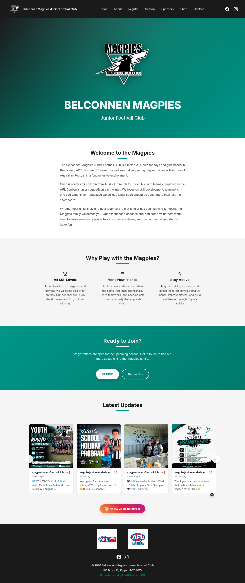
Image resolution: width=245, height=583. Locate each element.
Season (150, 9)
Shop (183, 9)
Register (133, 9)
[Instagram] (235, 9)
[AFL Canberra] (138, 539)
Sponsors (167, 9)
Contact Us (135, 374)
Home (103, 9)
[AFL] (107, 539)
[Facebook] (227, 9)
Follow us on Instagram (125, 508)
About (118, 9)
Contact (199, 9)
